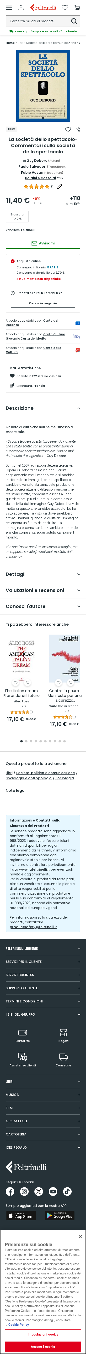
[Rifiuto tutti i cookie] (80, 1236)
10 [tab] (64, 741)
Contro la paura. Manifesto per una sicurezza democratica (65, 696)
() (52, 187)
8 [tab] (55, 741)
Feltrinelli (28, 230)
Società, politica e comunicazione (45, 772)
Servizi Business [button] (20, 974)
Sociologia (64, 778)
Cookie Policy (18, 1324)
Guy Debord (37, 160)
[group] (43, 31)
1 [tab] (43, 118)
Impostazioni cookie (43, 1334)
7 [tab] (50, 741)
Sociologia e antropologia (29, 778)
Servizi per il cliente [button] (24, 961)
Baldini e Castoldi (40, 178)
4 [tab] (36, 741)
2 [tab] (26, 741)
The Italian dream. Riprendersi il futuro (21, 693)
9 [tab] (60, 741)
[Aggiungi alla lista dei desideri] (68, 129)
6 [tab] (45, 741)
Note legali (16, 790)
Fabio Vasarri (33, 172)
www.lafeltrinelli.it (34, 869)
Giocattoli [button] (16, 1121)
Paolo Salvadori (32, 166)
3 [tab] (31, 741)
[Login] (21, 8)
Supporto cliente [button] (22, 988)
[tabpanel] (43, 86)
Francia (39, 386)
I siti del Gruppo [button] (20, 1014)
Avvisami (46, 243)
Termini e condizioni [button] (24, 1001)
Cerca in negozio (43, 303)
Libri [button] (9, 1081)
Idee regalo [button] (16, 1147)
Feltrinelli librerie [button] (22, 948)
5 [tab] (41, 741)
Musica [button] (12, 1094)
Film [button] (9, 1107)
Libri (9, 772)
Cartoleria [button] (16, 1134)
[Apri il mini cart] (77, 7)
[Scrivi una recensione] (60, 186)
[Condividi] (78, 129)
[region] (43, 1292)
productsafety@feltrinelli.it (33, 927)
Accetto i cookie (43, 1346)
